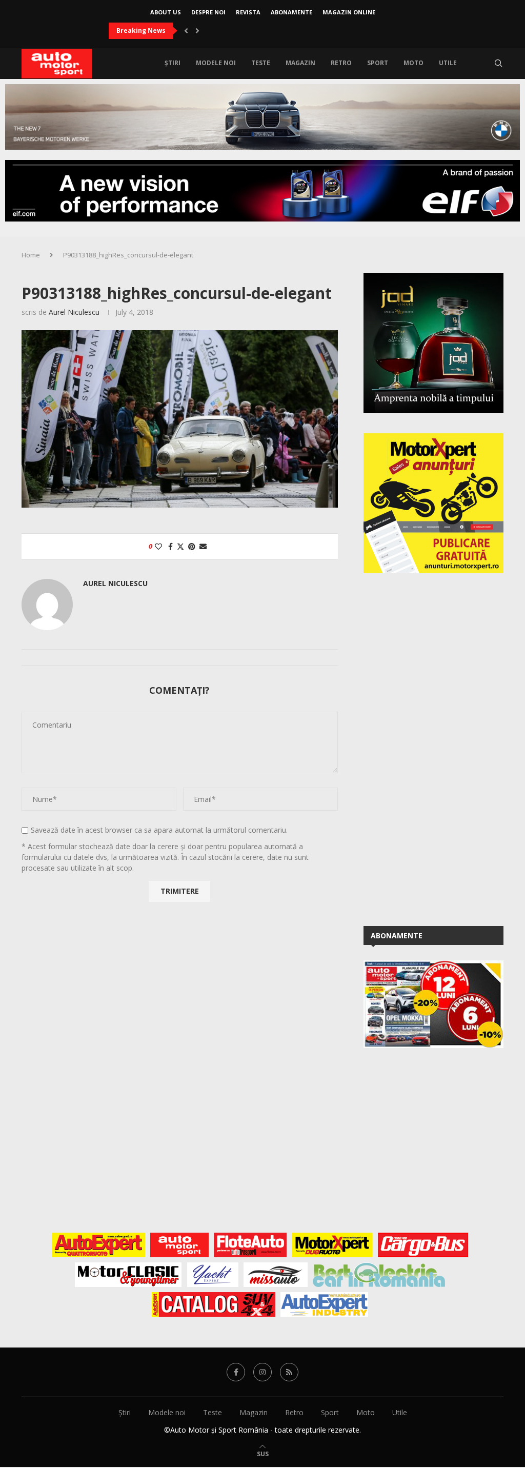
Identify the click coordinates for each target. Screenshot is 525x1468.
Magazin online (348, 12)
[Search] (498, 63)
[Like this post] (158, 546)
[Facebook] (236, 1372)
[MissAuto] (276, 1274)
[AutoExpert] (98, 1245)
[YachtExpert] (212, 1274)
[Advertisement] (440, 747)
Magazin (300, 62)
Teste (260, 62)
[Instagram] (262, 1372)
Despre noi (208, 12)
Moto (413, 62)
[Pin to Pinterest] (191, 546)
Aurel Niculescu (74, 312)
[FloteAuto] (250, 1245)
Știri (172, 62)
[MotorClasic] (128, 1274)
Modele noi (216, 62)
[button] (186, 31)
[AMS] (179, 1245)
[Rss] (289, 1372)
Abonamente (291, 12)
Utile (448, 62)
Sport (377, 62)
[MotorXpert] (332, 1245)
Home (31, 254)
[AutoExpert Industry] (324, 1304)
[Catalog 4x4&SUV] (213, 1304)
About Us (165, 12)
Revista (248, 12)
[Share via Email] (203, 546)
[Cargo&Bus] (423, 1245)
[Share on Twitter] (180, 546)
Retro (341, 62)
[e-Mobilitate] (379, 1274)
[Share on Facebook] (170, 546)
